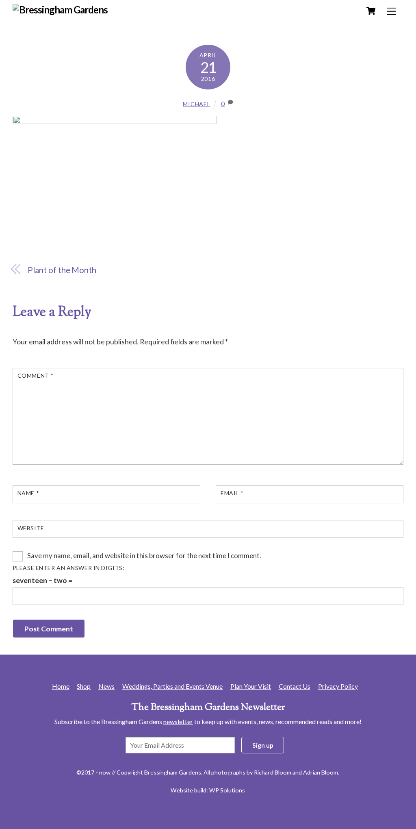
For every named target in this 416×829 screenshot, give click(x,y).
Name (28, 493)
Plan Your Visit (250, 686)
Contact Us (294, 686)
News (106, 686)
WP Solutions (227, 790)
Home (60, 686)
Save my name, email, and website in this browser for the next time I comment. (144, 555)
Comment (35, 375)
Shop (84, 686)
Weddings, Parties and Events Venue (172, 686)
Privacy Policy (338, 686)
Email (232, 493)
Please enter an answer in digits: (69, 567)
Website (30, 527)
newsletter (178, 721)
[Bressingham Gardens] (60, 9)
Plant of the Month (62, 270)
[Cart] (371, 11)
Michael (196, 103)
